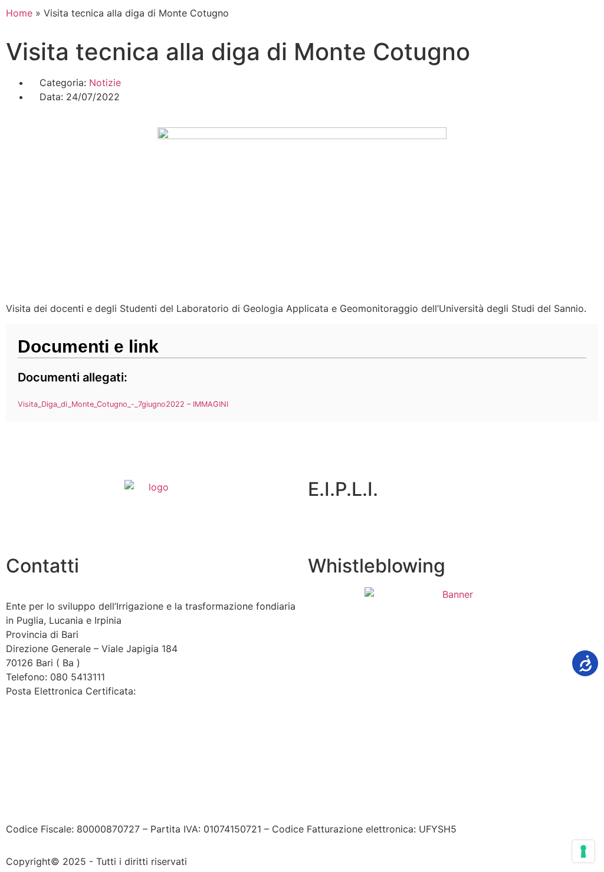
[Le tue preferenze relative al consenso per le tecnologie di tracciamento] (583, 851)
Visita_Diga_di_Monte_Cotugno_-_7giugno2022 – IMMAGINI (123, 404)
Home (19, 13)
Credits (332, 795)
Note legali (170, 795)
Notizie (105, 82)
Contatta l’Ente (39, 795)
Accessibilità (109, 795)
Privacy (219, 795)
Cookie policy (276, 795)
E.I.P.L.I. (343, 489)
